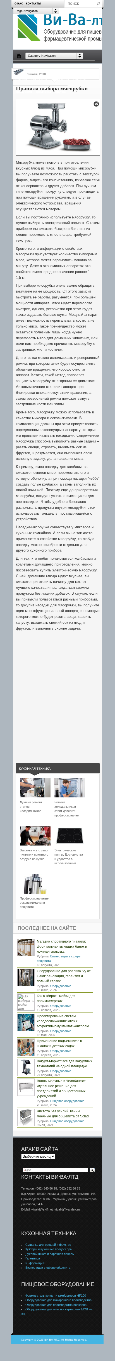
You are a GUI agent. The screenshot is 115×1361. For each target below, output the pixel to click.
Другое (60, 91)
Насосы (70, 66)
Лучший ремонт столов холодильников (31, 806)
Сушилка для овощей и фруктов (48, 1244)
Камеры (21, 79)
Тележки (86, 66)
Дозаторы (43, 91)
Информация (34, 1263)
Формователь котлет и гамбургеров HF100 (55, 1295)
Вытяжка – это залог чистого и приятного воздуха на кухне (34, 855)
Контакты (33, 3)
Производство (26, 66)
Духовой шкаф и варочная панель (49, 1254)
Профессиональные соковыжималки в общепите (34, 903)
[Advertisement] (57, 705)
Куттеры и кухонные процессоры (48, 1249)
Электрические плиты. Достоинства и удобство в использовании (68, 857)
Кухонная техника (35, 768)
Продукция (23, 91)
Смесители (39, 79)
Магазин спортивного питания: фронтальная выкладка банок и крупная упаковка (62, 946)
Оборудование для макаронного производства (58, 1300)
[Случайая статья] (96, 105)
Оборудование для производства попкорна (56, 1304)
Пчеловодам (50, 66)
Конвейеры (60, 79)
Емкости (79, 79)
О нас (19, 3)
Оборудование (60, 986)
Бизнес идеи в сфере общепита (47, 1267)
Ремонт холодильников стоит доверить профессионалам (66, 808)
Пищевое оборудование (67, 1101)
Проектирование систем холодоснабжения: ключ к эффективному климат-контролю (63, 1021)
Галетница (32, 1258)
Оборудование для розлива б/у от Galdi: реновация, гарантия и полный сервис (64, 976)
